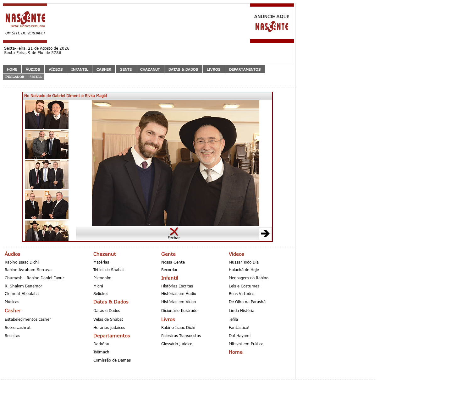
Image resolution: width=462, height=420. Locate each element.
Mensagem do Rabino (248, 277)
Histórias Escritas (177, 286)
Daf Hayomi (239, 335)
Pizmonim (102, 277)
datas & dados (183, 69)
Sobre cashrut (18, 327)
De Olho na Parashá (247, 301)
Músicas (12, 301)
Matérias (101, 262)
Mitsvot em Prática (246, 343)
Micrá (98, 286)
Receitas (12, 335)
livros (214, 69)
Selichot (100, 293)
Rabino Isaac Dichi (22, 262)
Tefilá (233, 319)
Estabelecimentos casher (28, 319)
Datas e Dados (106, 310)
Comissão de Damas (112, 360)
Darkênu (101, 343)
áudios (33, 69)
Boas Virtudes (241, 293)
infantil (79, 69)
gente (126, 69)
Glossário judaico (176, 343)
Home (12, 69)
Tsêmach (101, 352)
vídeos (56, 69)
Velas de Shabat (108, 319)
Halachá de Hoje (244, 269)
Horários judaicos (109, 327)
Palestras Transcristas (181, 335)
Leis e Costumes (244, 286)
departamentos (245, 69)
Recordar (169, 269)
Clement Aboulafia (22, 293)
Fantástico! (239, 327)
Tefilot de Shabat (108, 269)
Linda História (241, 310)
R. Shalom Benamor (23, 286)
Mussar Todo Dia (244, 262)
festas (36, 77)
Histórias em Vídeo (178, 301)
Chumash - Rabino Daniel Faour (34, 277)
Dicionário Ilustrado (179, 310)
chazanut (150, 69)
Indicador (14, 77)
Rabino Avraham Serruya (28, 269)
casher (103, 69)
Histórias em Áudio (178, 293)
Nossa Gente (173, 262)
